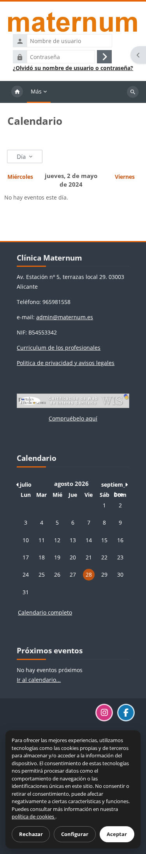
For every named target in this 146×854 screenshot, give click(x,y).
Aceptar (117, 834)
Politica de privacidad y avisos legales (65, 363)
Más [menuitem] (36, 91)
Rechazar (31, 834)
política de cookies (33, 816)
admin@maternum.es (64, 317)
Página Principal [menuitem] (17, 92)
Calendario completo (45, 612)
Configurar (74, 834)
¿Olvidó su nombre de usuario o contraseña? (73, 68)
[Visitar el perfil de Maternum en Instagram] (104, 712)
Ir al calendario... (39, 679)
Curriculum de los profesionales (58, 347)
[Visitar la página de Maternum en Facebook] (126, 712)
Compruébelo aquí (73, 418)
